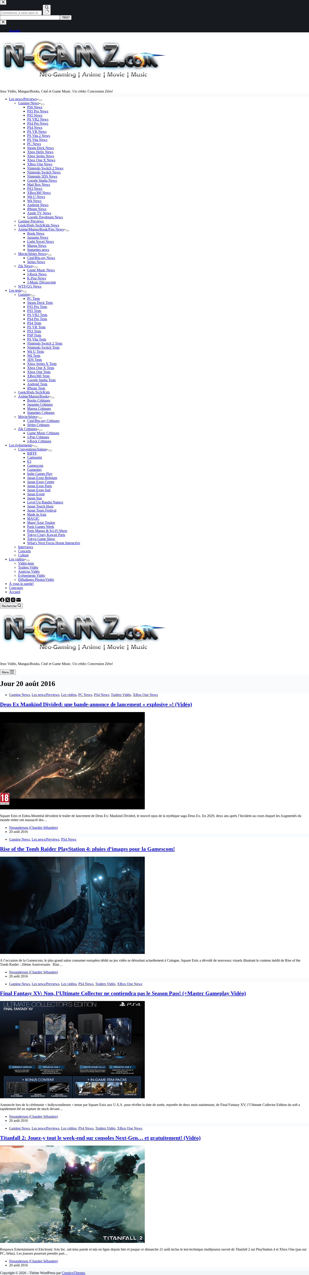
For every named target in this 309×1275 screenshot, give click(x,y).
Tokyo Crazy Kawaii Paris (46, 535)
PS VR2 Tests (37, 315)
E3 (29, 461)
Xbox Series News (40, 156)
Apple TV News (39, 213)
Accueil (14, 592)
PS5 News (34, 115)
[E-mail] (18, 601)
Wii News (34, 201)
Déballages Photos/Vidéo (36, 579)
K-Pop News (36, 278)
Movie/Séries (27, 417)
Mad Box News (38, 184)
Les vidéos (16, 559)
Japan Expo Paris (39, 486)
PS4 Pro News (37, 123)
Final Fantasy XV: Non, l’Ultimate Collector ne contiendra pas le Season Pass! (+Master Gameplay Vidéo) (123, 993)
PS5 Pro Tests (37, 307)
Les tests (15, 290)
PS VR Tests (36, 327)
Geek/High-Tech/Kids (34, 392)
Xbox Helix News (40, 152)
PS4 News (34, 127)
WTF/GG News (29, 286)
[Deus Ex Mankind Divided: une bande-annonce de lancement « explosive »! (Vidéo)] (72, 808)
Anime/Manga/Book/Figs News (41, 229)
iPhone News (36, 209)
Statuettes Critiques (41, 413)
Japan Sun (34, 498)
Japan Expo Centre (40, 482)
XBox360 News (39, 193)
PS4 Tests (34, 323)
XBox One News (39, 164)
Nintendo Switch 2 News (45, 168)
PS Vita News (37, 140)
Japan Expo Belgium (42, 478)
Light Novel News (40, 241)
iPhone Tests (36, 388)
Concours (16, 588)
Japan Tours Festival (41, 510)
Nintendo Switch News (44, 172)
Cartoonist (34, 457)
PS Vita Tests (36, 339)
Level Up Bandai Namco (45, 502)
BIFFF (32, 453)
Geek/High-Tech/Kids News (38, 225)
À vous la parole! (21, 584)
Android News (37, 205)
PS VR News (37, 131)
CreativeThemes (73, 1273)
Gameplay (34, 470)
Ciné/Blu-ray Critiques (43, 421)
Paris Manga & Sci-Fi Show (47, 531)
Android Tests (37, 384)
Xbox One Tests (38, 372)
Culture (23, 555)
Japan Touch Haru (40, 506)
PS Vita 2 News (38, 136)
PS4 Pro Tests (37, 319)
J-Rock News (37, 274)
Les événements (20, 445)
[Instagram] (13, 601)
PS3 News (34, 189)
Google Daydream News (45, 217)
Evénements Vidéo (31, 575)
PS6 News (34, 107)
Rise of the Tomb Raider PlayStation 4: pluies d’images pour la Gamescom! (87, 849)
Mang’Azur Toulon (41, 522)
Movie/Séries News (32, 254)
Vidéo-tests (26, 563)
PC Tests (33, 298)
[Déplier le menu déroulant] (40, 100)
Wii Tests (33, 355)
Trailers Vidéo (28, 567)
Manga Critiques (39, 408)
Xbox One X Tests (40, 368)
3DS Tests (34, 360)
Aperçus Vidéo (29, 571)
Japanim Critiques (40, 404)
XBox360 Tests (38, 376)
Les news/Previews (23, 99)
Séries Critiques (38, 425)
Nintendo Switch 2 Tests (44, 343)
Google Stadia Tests (41, 380)
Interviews (25, 547)
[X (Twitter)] (8, 601)
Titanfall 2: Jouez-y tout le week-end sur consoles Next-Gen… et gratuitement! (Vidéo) (100, 1138)
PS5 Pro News (37, 111)
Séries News (36, 262)
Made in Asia (36, 514)
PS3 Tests (34, 331)
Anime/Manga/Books (33, 396)
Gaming (24, 294)
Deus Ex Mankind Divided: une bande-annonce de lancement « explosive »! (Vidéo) (96, 704)
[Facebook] (2, 601)
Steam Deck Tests (40, 303)
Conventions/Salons (32, 449)
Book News (35, 233)
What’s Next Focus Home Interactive (53, 543)
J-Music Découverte (41, 282)
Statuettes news (38, 250)
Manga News (36, 246)
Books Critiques (38, 400)
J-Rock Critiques (39, 441)
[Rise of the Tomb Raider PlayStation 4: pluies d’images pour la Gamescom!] (72, 953)
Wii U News (36, 197)
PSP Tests (34, 335)
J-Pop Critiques (38, 437)
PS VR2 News (37, 119)
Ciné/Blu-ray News (41, 258)
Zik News (25, 266)
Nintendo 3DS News (42, 176)
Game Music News (41, 270)
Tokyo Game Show (41, 539)
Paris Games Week (40, 527)
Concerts (24, 551)
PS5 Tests (34, 311)
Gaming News (28, 103)
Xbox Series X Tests (42, 364)
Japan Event (36, 494)
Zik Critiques (27, 429)
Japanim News (37, 237)
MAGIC (33, 518)
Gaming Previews (31, 221)
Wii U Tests (35, 351)
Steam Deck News (40, 148)
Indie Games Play (39, 474)
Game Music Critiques (43, 433)
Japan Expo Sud (38, 490)
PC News (34, 144)
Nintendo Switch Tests (43, 347)
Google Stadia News (42, 180)
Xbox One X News (41, 160)
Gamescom (35, 465)
